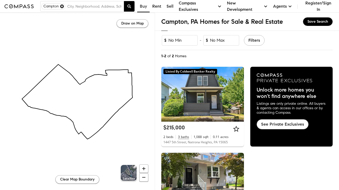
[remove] (62, 6)
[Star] (236, 129)
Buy (143, 6)
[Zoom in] (143, 168)
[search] (129, 6)
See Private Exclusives (282, 124)
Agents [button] (280, 6)
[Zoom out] (143, 177)
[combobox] (94, 6)
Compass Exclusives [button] (188, 6)
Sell (170, 6)
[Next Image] (237, 94)
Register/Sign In (318, 6)
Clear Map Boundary (77, 179)
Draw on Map (132, 23)
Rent (156, 6)
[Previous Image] (167, 94)
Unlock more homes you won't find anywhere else (286, 93)
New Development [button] (239, 6)
